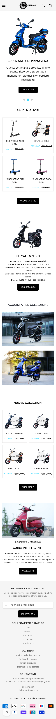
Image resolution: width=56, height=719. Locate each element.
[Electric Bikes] (28, 368)
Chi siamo (28, 639)
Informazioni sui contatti (28, 667)
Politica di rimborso (28, 659)
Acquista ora (28, 287)
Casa (28, 628)
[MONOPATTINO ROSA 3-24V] (41, 167)
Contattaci (28, 635)
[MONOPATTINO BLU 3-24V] (14, 167)
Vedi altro (28, 571)
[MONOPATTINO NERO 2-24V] (14, 129)
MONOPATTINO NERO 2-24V (14, 142)
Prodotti (28, 632)
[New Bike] (28, 329)
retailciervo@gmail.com (28, 690)
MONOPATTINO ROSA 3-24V (41, 180)
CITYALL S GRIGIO (14, 433)
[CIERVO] (28, 5)
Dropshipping (28, 643)
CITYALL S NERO (41, 433)
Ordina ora (28, 89)
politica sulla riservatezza (28, 655)
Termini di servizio (28, 663)
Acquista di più (28, 201)
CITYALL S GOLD (41, 141)
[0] (50, 5)
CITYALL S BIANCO (41, 468)
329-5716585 (28, 687)
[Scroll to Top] (50, 712)
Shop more (28, 487)
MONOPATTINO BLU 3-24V (14, 180)
